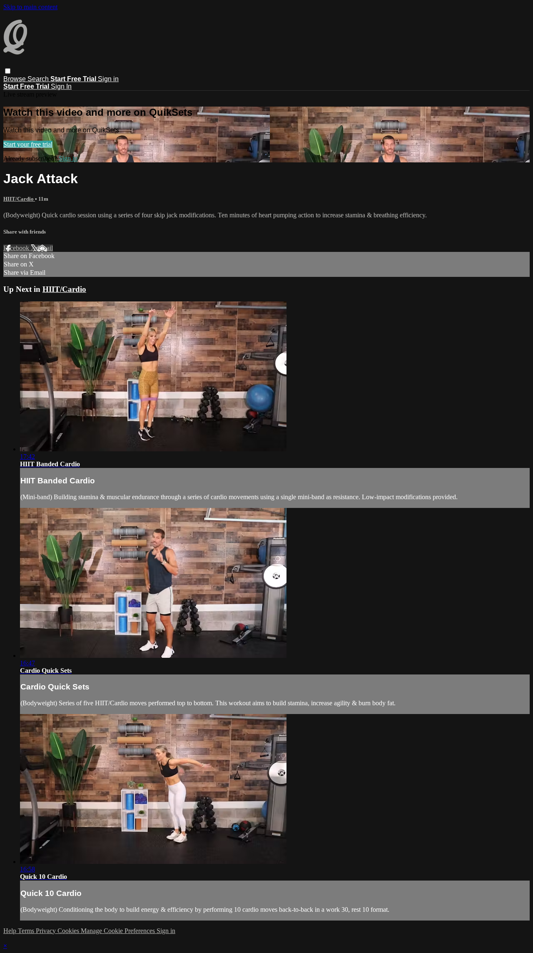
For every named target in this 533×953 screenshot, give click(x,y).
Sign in (108, 78)
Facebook (17, 247)
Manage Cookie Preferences (119, 930)
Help (10, 930)
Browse (15, 78)
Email (45, 247)
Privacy (46, 930)
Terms (27, 930)
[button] (7, 71)
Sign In (61, 86)
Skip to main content (30, 6)
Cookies (69, 930)
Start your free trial (27, 144)
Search (38, 78)
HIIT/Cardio (19, 199)
